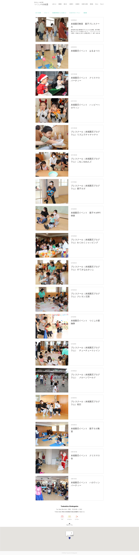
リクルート (46, 12)
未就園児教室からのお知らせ (59, 12)
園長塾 (85, 12)
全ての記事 (38, 12)
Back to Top (70, 525)
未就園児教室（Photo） (75, 12)
